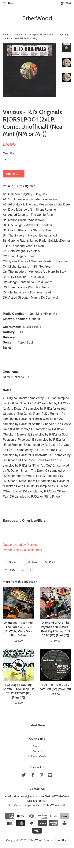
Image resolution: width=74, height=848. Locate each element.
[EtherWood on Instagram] (50, 775)
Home (6, 34)
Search (37, 746)
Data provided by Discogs (20, 544)
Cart (68, 3)
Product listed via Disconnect (22, 549)
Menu (11, 3)
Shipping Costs (37, 756)
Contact (37, 751)
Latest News (37, 725)
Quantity (8, 153)
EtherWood (37, 18)
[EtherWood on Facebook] (33, 775)
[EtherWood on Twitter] (24, 775)
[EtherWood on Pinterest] (41, 775)
